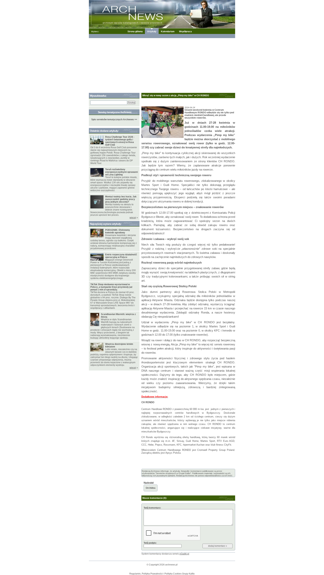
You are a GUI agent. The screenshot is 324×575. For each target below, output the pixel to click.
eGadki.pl (184, 553)
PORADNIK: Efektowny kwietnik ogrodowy (117, 231)
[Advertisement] (162, 64)
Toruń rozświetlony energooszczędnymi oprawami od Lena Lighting (121, 172)
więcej (133, 217)
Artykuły (151, 31)
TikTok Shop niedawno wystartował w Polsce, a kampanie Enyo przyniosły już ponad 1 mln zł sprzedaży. (111, 287)
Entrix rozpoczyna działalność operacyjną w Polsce (121, 256)
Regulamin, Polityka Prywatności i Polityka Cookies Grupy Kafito (162, 573)
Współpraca (185, 31)
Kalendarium (168, 31)
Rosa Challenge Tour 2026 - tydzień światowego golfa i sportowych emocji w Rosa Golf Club (119, 141)
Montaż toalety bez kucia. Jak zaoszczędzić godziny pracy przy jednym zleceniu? (120, 199)
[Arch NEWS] (162, 14)
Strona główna (135, 31)
